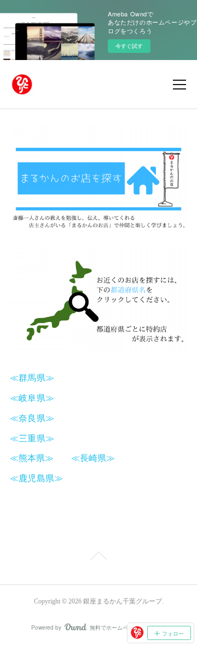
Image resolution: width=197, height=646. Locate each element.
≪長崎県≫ (93, 457)
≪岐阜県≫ (32, 397)
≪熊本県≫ (36, 457)
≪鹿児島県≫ (36, 477)
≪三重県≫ (32, 438)
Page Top (98, 558)
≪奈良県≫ (32, 417)
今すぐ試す (129, 46)
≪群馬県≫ (32, 377)
